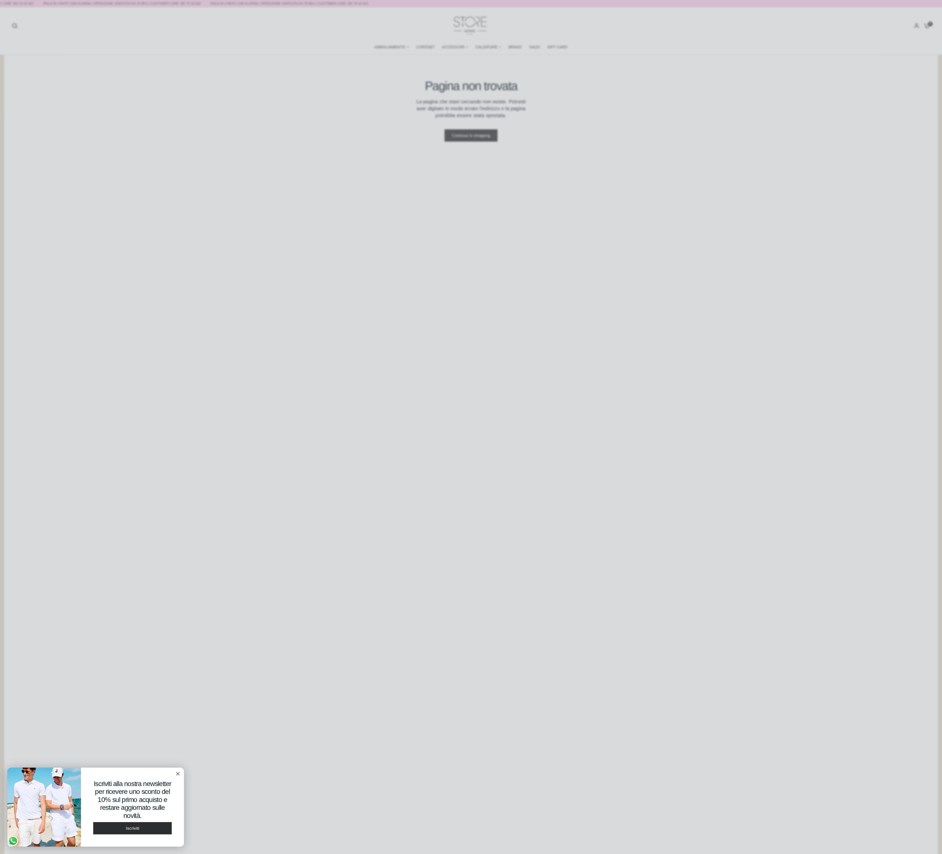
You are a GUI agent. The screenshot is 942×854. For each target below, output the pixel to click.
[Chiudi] (178, 773)
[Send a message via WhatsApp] (13, 841)
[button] (132, 828)
